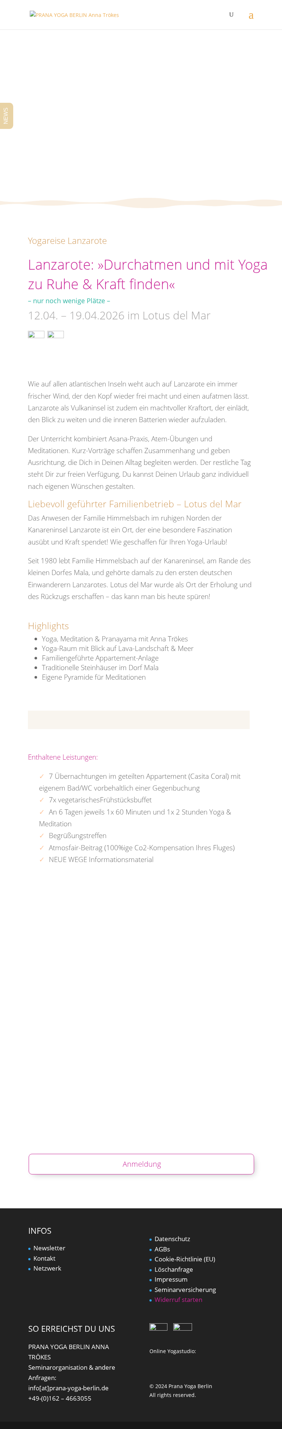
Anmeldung (142, 1164)
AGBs (162, 1249)
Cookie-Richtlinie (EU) (185, 1259)
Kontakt (44, 1258)
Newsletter (49, 1248)
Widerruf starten (178, 1299)
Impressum (171, 1279)
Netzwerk (47, 1268)
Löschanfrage (174, 1269)
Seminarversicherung (185, 1289)
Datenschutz (172, 1238)
